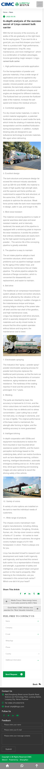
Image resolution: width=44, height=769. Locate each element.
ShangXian (24, 759)
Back (35, 684)
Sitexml (4, 759)
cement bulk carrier (11, 61)
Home (5, 12)
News (11, 12)
